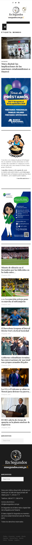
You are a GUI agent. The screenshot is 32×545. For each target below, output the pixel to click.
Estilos (5, 540)
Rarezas (10, 540)
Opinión (21, 538)
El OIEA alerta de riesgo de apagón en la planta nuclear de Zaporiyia (15, 422)
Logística (16, 540)
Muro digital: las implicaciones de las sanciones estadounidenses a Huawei (15, 67)
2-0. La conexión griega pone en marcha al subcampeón (14, 300)
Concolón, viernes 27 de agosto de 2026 (14, 170)
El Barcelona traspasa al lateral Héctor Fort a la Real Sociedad (15, 329)
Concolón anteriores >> (24, 178)
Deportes (5, 538)
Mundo (24, 536)
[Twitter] (15, 2)
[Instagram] (19, 2)
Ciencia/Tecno (14, 538)
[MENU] (4, 27)
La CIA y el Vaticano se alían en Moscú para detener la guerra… (16, 390)
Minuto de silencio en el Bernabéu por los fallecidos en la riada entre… (15, 270)
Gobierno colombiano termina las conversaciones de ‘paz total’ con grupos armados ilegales (15, 360)
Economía (11, 536)
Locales (4, 61)
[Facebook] (13, 2)
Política (5, 536)
